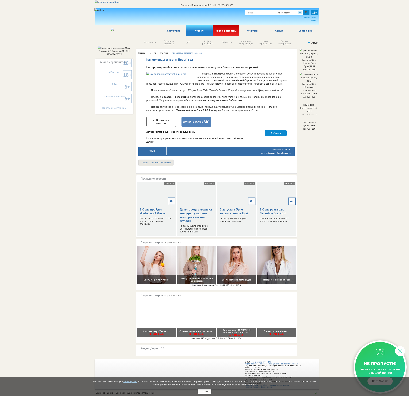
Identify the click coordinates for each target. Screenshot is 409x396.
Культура (164, 53)
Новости (199, 30)
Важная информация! (284, 42)
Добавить (276, 133)
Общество (227, 42)
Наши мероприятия (265, 42)
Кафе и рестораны (226, 30)
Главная (141, 53)
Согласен (204, 391)
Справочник (305, 30)
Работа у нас (173, 30)
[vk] (206, 122)
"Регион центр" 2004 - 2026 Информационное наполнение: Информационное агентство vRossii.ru (271, 363)
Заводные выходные (169, 42)
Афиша (279, 30)
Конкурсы (252, 30)
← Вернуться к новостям (161, 121)
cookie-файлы (130, 381)
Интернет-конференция (246, 42)
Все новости (150, 42)
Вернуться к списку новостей (157, 162)
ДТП (188, 42)
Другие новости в (193, 121)
